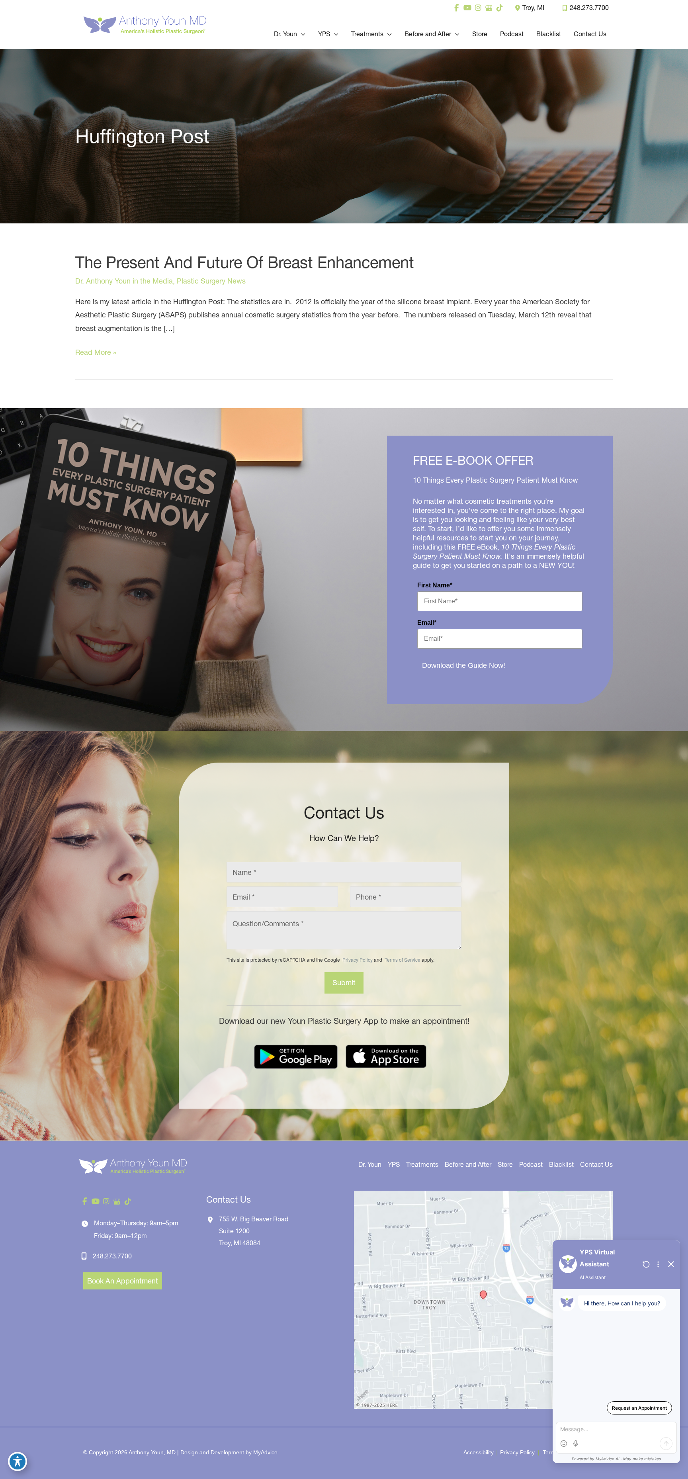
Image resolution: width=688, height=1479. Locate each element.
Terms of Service (401, 959)
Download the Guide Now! (463, 665)
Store (505, 1164)
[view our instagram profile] (478, 8)
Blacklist (561, 1164)
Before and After (468, 1164)
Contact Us (596, 1164)
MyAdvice (265, 1452)
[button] (301, 33)
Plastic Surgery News (211, 281)
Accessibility (478, 1452)
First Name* (434, 585)
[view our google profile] (488, 8)
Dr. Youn (369, 1164)
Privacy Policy (357, 959)
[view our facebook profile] (456, 8)
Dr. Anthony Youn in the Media (124, 281)
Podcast (531, 1164)
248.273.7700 (589, 8)
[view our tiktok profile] (499, 8)
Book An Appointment (122, 1280)
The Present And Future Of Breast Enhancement (244, 262)
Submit (344, 982)
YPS (394, 1164)
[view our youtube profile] (467, 8)
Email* (426, 622)
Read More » (95, 353)
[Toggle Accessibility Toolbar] (17, 1461)
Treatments (422, 1164)
